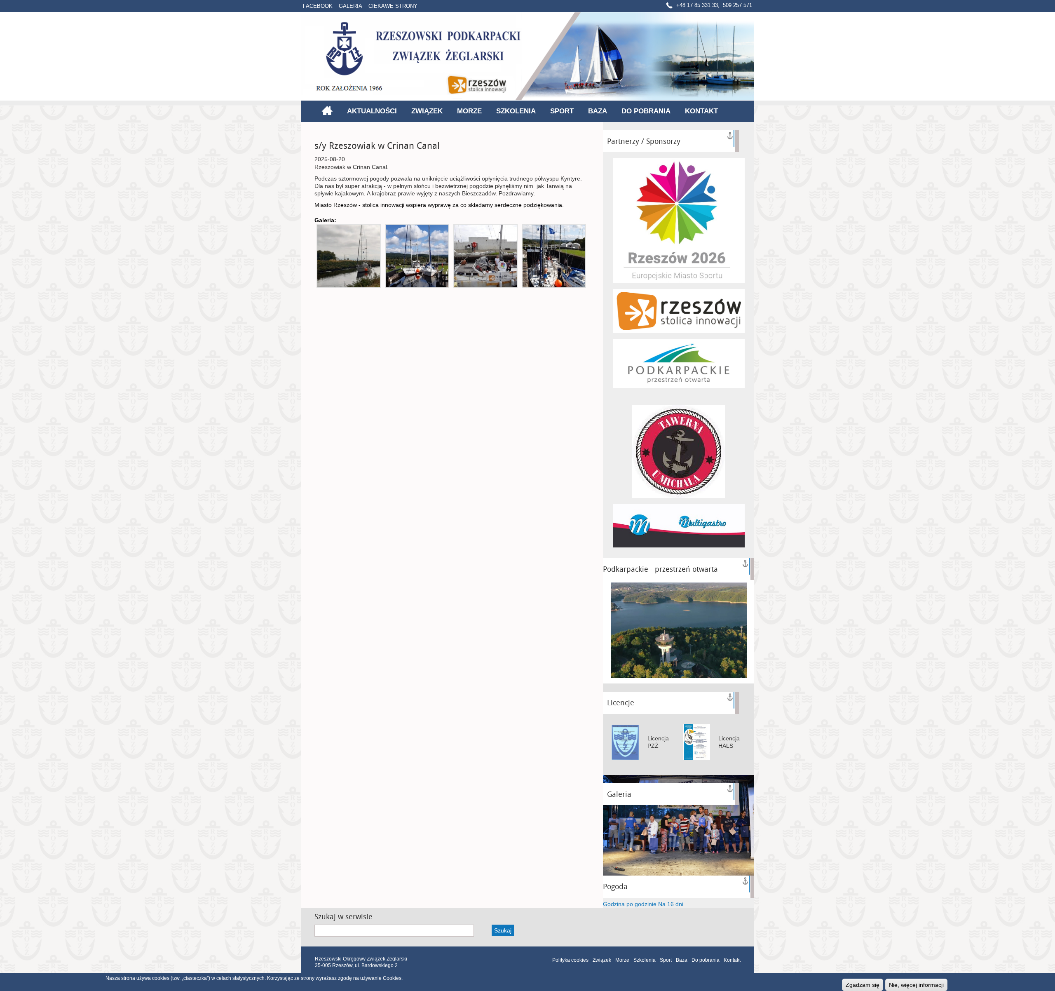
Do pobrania (646, 111)
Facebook (318, 6)
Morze (469, 111)
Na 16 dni (670, 904)
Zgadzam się (862, 985)
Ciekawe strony (392, 6)
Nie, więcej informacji (916, 985)
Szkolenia (516, 111)
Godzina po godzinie (629, 904)
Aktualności (372, 111)
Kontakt (701, 111)
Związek (427, 111)
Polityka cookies (570, 960)
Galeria (350, 6)
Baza (597, 111)
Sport (562, 111)
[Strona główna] (527, 56)
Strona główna (327, 110)
